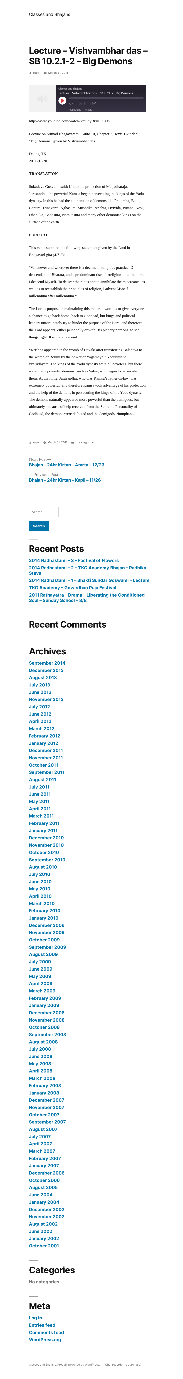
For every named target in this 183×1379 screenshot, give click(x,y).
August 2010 (43, 867)
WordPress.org (45, 1339)
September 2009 (47, 947)
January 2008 (44, 1093)
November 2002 (47, 1216)
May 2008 (40, 1063)
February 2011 (44, 823)
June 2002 (40, 1231)
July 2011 (39, 787)
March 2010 (42, 903)
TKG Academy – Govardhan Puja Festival (72, 587)
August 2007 (43, 1129)
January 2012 (43, 743)
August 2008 (43, 1042)
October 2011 (43, 765)
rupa (36, 72)
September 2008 (47, 1034)
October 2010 (44, 852)
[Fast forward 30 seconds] (96, 103)
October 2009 (44, 939)
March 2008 (42, 1078)
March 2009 (42, 991)
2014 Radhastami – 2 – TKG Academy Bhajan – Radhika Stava (87, 570)
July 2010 (39, 874)
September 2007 (47, 1122)
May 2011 (39, 801)
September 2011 (47, 772)
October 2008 (44, 1027)
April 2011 (40, 808)
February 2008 (45, 1085)
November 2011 (46, 757)
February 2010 (44, 910)
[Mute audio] (73, 103)
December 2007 (46, 1100)
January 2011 (43, 830)
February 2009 (45, 998)
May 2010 (39, 888)
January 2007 (44, 1165)
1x (87, 103)
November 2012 (46, 699)
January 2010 (43, 918)
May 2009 (40, 976)
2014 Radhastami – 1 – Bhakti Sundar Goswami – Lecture (89, 580)
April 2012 (40, 721)
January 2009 (44, 1005)
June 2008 (40, 1056)
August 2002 (43, 1224)
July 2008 (40, 1049)
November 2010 (46, 845)
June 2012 (40, 714)
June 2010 (40, 881)
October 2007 (44, 1114)
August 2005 (43, 1187)
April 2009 (40, 983)
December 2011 (46, 750)
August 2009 (43, 954)
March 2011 (41, 816)
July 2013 (39, 685)
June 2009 (40, 969)
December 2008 (47, 1012)
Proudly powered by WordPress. (79, 1364)
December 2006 (47, 1173)
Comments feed (46, 1332)
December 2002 (47, 1209)
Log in (35, 1317)
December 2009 (47, 925)
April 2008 (40, 1071)
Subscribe (75, 109)
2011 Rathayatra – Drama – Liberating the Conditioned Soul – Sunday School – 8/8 (87, 597)
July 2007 (40, 1136)
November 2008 (47, 1020)
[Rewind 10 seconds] (81, 103)
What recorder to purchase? (123, 1364)
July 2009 (40, 961)
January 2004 (44, 1202)
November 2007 (46, 1107)
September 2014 (47, 663)
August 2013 (43, 677)
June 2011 (40, 794)
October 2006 (44, 1180)
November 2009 (47, 932)
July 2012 (39, 706)
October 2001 (44, 1245)
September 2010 (47, 859)
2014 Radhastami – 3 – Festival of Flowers (74, 560)
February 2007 (45, 1158)
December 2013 (46, 670)
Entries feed (42, 1325)
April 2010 (40, 896)
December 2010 (46, 837)
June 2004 (41, 1194)
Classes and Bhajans (49, 14)
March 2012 (42, 728)
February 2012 (44, 736)
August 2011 (42, 779)
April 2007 (40, 1143)
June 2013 (40, 692)
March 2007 (42, 1151)
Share (88, 109)
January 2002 (44, 1238)
